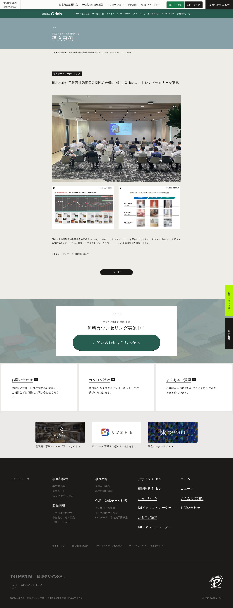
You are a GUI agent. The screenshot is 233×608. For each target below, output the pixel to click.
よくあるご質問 (192, 498)
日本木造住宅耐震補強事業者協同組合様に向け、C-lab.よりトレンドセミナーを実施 (99, 52)
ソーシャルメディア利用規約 (108, 545)
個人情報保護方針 (80, 545)
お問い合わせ (190, 508)
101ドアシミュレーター (154, 508)
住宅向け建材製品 (62, 512)
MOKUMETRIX (168, 14)
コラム (186, 479)
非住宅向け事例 (104, 491)
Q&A (135, 14)
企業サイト (155, 545)
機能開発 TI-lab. (149, 489)
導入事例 (110, 14)
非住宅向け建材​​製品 (92, 4)
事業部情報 (60, 479)
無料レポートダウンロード (229, 301)
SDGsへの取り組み (63, 495)
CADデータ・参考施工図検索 (111, 517)
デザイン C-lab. (149, 479)
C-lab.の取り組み (82, 14)
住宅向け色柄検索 (105, 508)
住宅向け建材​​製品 (68, 4)
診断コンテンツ (184, 14)
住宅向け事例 (102, 486)
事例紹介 (132, 4)
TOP (53, 52)
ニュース (187, 489)
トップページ (19, 479)
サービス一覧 (98, 14)
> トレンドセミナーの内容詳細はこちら (72, 253)
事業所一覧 (58, 491)
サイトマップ (58, 545)
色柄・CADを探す (150, 4)
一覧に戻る (116, 272)
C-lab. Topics (123, 14)
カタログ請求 (147, 517)
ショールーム (147, 498)
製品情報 (58, 505)
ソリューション (115, 4)
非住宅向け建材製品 (63, 517)
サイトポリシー (136, 545)
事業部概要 (58, 486)
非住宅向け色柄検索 (106, 512)
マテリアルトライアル (149, 14)
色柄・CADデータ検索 (111, 501)
